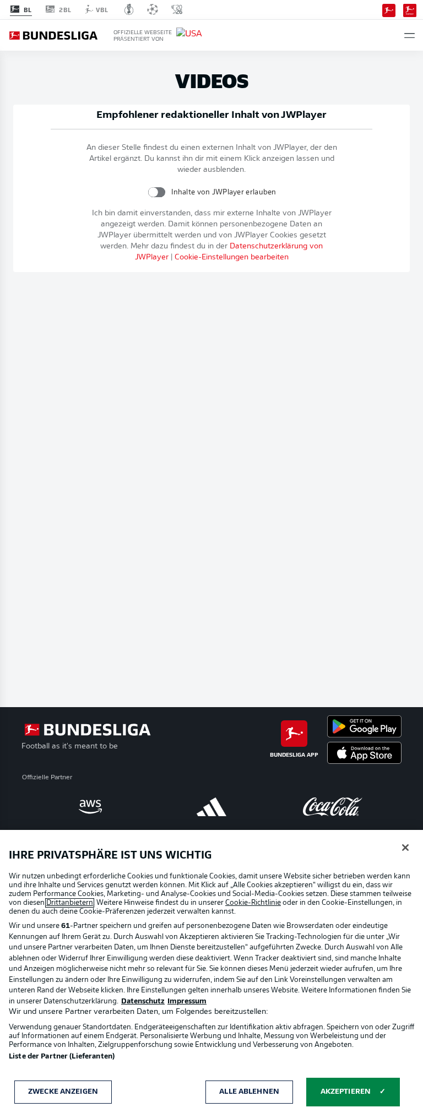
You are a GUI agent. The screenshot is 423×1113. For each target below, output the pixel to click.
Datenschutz (143, 1001)
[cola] (333, 806)
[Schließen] (405, 847)
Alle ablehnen (249, 1091)
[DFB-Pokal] (129, 9)
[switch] (156, 192)
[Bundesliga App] (388, 9)
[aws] (90, 807)
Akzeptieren (346, 1091)
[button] (409, 35)
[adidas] (211, 806)
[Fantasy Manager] (409, 9)
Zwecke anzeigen (63, 1091)
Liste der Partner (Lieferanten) (62, 1056)
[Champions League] (152, 9)
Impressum (187, 1001)
